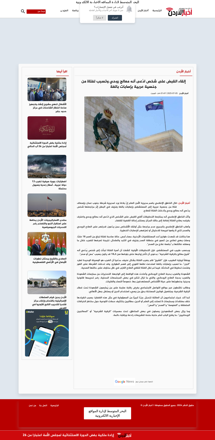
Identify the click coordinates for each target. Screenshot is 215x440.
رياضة (75, 11)
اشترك (115, 18)
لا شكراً (99, 18)
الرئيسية (157, 11)
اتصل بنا (43, 405)
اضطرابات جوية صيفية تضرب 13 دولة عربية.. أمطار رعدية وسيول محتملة (49, 185)
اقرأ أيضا (62, 71)
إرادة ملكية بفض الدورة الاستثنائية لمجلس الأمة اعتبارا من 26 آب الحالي (46, 145)
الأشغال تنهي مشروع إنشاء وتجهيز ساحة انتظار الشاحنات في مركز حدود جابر (47, 108)
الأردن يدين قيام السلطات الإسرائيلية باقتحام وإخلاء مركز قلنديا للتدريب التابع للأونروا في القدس (49, 302)
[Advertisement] (107, 24)
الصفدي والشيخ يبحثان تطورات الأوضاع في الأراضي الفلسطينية (49, 261)
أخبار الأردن (143, 11)
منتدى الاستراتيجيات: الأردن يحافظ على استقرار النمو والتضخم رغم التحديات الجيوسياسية (47, 224)
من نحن (32, 405)
